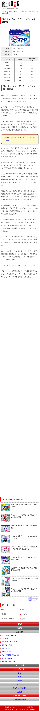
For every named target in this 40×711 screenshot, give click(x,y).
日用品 (19, 624)
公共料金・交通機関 (19, 688)
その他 (19, 692)
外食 (19, 677)
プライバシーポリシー (19, 707)
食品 (19, 673)
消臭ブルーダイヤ (7, 645)
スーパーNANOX (7, 658)
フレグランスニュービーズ (9, 642)
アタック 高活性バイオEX (9, 635)
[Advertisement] (20, 300)
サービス (20, 684)
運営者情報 (8, 707)
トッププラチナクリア (8, 648)
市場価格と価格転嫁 (19, 699)
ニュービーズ (6, 638)
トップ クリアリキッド (8, 661)
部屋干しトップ (6, 651)
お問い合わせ (31, 707)
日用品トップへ (33, 600)
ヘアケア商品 (19, 665)
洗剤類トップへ (33, 598)
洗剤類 (19, 628)
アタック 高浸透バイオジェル (10, 655)
